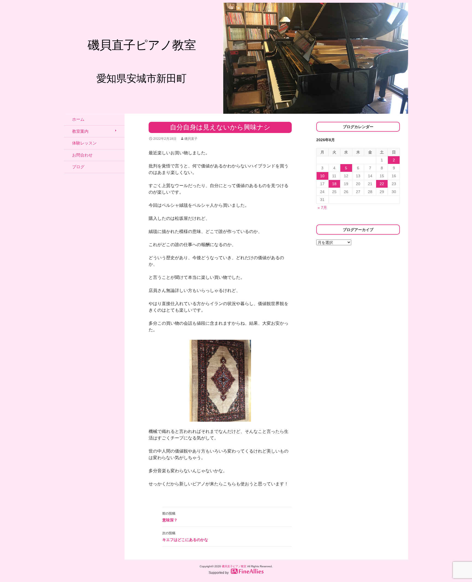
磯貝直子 (190, 139)
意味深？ (170, 517)
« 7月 (322, 207)
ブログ (78, 166)
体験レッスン (84, 143)
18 (334, 184)
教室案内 (80, 131)
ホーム (78, 119)
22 (382, 184)
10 (322, 176)
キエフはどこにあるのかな (185, 536)
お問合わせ (82, 155)
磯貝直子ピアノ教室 (234, 566)
